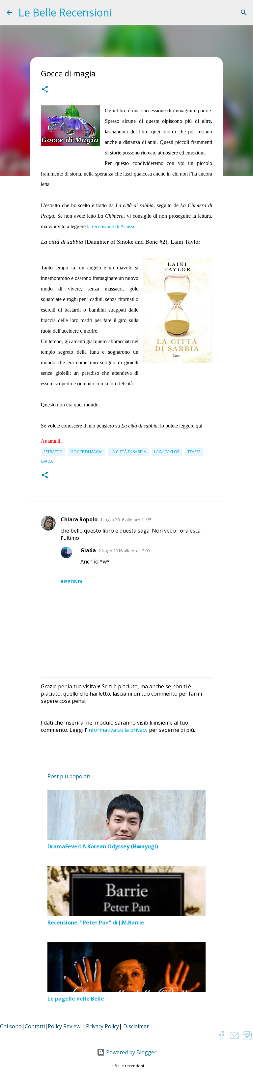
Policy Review (64, 1026)
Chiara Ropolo (79, 519)
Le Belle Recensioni (65, 12)
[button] (45, 90)
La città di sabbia (128, 452)
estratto (53, 452)
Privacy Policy (102, 1026)
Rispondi (71, 581)
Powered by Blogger (130, 1052)
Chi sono (11, 1026)
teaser (194, 452)
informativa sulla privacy (117, 729)
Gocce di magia (86, 452)
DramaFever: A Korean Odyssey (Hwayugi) (102, 846)
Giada (88, 550)
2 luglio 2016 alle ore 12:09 (124, 551)
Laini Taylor (167, 452)
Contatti (35, 1026)
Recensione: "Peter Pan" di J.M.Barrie (95, 922)
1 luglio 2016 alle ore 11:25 (126, 520)
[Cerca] (244, 12)
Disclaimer (136, 1026)
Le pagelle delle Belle (75, 998)
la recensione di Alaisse (111, 226)
